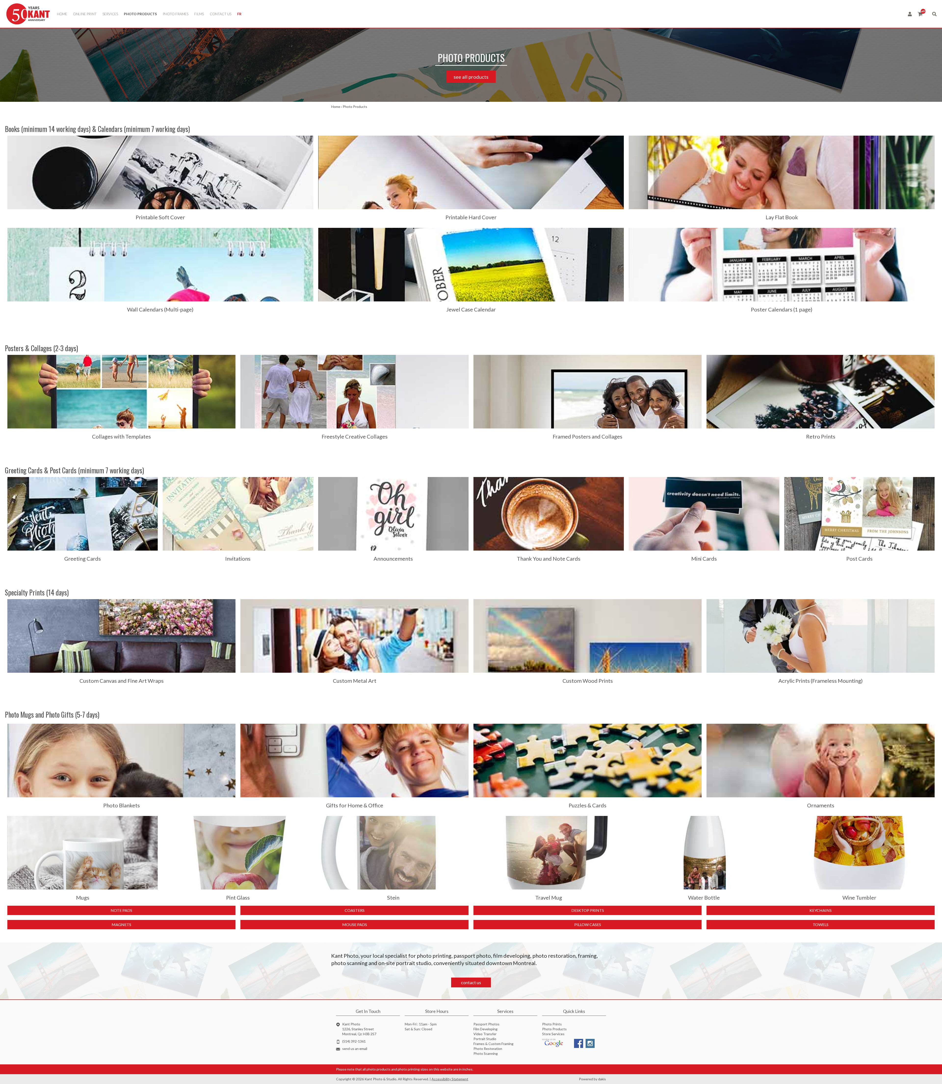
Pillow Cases (587, 924)
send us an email (354, 1048)
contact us (220, 14)
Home (62, 14)
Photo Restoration (487, 1048)
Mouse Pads (354, 924)
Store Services (553, 1034)
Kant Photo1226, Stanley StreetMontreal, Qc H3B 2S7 (359, 1029)
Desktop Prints (587, 910)
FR (239, 14)
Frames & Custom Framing (493, 1044)
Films (199, 14)
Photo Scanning (485, 1053)
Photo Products (140, 14)
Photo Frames (175, 14)
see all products (471, 77)
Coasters (355, 910)
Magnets (121, 924)
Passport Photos (486, 1024)
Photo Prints (552, 1024)
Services (110, 14)
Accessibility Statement (450, 1079)
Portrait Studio (484, 1039)
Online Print (85, 14)
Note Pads (121, 910)
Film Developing (485, 1029)
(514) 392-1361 (354, 1041)
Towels (820, 924)
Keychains (821, 910)
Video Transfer (485, 1034)
